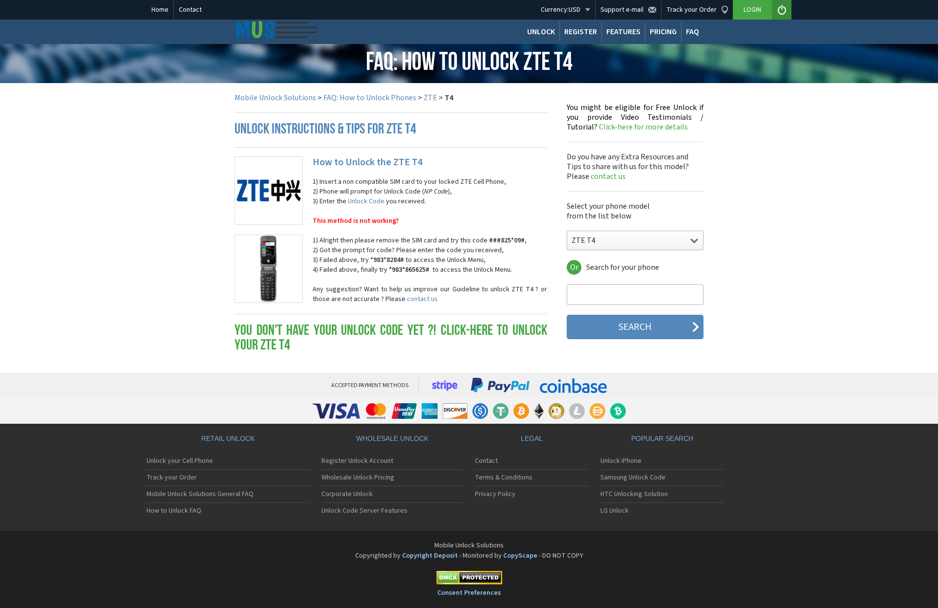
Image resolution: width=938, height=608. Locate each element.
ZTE (430, 97)
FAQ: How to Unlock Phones (369, 97)
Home (160, 10)
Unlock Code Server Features (364, 511)
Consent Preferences (469, 593)
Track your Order (172, 477)
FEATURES (623, 31)
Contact (190, 10)
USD (560, 10)
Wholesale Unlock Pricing (357, 477)
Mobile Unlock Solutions (275, 97)
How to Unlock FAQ (174, 511)
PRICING (663, 31)
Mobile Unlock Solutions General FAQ (200, 494)
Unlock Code (366, 201)
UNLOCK (541, 31)
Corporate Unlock (347, 494)
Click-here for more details (635, 117)
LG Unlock (614, 511)
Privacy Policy (495, 494)
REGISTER (580, 31)
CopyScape (520, 556)
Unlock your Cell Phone (180, 461)
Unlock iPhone (620, 461)
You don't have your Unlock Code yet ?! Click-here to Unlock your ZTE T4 (390, 338)
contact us (422, 299)
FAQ (692, 31)
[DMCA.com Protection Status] (469, 579)
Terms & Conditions (504, 477)
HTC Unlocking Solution (634, 494)
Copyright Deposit (430, 556)
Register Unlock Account (357, 461)
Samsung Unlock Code (632, 477)
